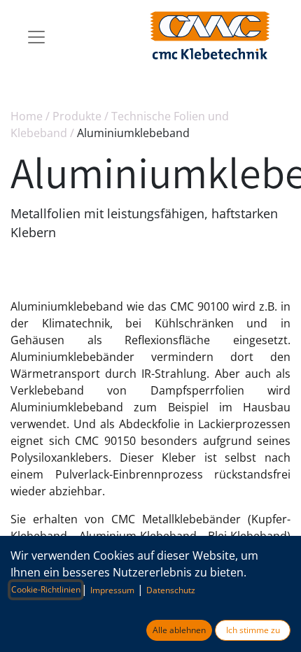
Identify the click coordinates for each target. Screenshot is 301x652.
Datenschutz (170, 590)
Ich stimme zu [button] (253, 630)
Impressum (112, 590)
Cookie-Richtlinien (45, 589)
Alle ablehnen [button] (179, 630)
